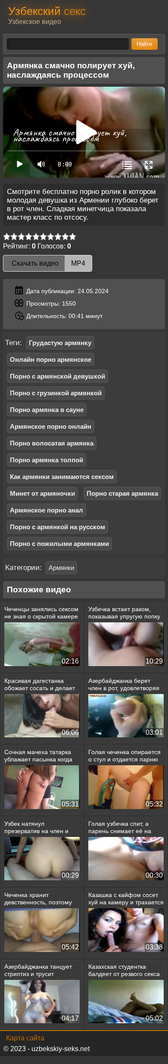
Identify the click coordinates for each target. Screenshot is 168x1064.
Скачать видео (47, 263)
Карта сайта (25, 1038)
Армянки (61, 567)
